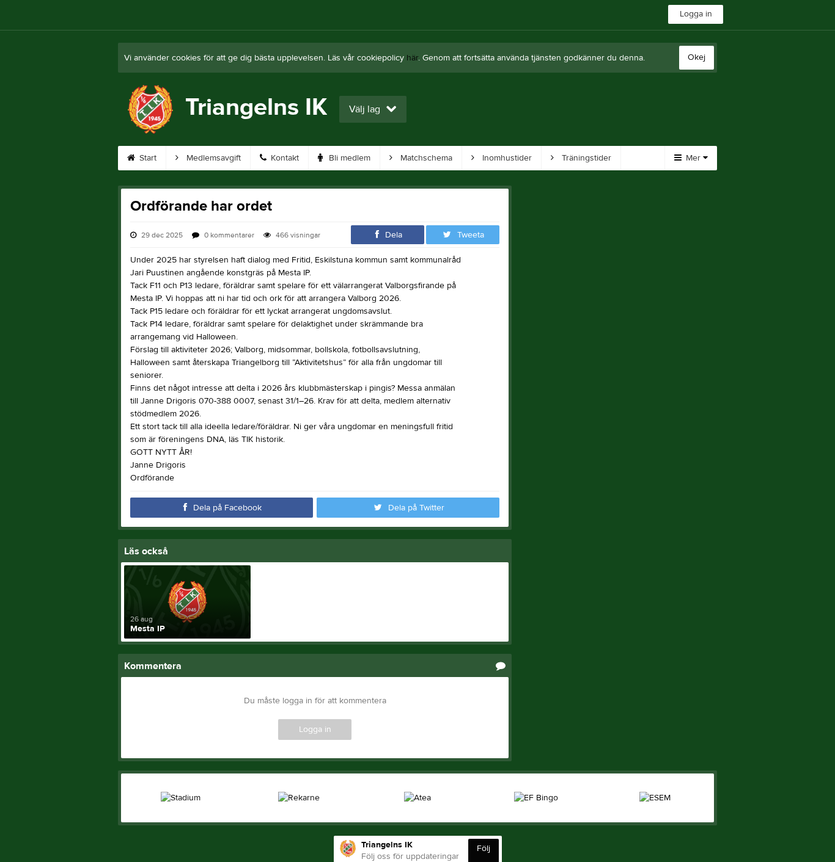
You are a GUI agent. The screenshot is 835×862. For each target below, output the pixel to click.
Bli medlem (348, 158)
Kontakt (283, 158)
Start (146, 158)
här (412, 58)
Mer (693, 158)
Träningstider (585, 158)
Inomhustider (506, 158)
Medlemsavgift (212, 158)
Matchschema (425, 158)
